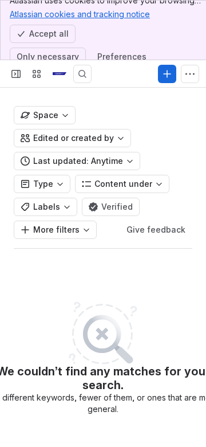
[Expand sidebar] (16, 74)
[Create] (167, 74)
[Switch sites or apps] (36, 74)
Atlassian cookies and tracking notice (80, 14)
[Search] (82, 74)
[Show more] (190, 74)
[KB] (59, 74)
